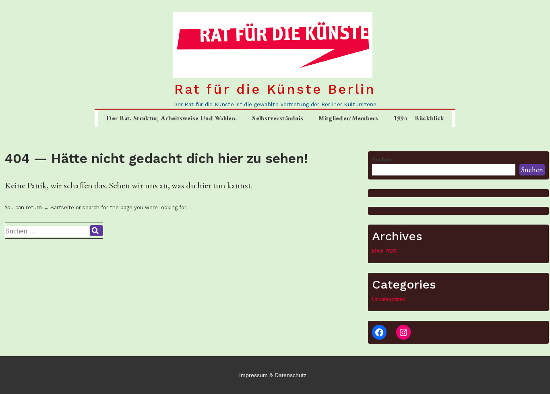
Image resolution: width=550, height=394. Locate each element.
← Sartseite (58, 207)
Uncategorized (388, 299)
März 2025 (384, 251)
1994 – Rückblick (419, 118)
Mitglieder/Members (348, 118)
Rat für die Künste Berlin (275, 89)
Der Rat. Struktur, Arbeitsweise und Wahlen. (171, 118)
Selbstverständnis (277, 118)
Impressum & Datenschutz (272, 375)
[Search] (96, 230)
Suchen (381, 160)
